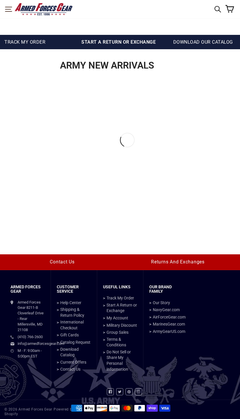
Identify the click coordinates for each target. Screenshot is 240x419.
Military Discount (122, 325)
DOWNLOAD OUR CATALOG (203, 42)
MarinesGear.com (169, 324)
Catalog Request (75, 342)
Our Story (161, 302)
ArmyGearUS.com (169, 331)
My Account (117, 318)
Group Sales (117, 332)
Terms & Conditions (116, 342)
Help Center (70, 302)
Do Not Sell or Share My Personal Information (119, 361)
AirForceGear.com (169, 317)
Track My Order (120, 298)
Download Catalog (69, 352)
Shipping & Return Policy (72, 312)
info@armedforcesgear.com (31, 343)
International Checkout (72, 325)
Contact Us (62, 262)
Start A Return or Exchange (122, 308)
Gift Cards (69, 335)
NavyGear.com (166, 309)
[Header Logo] (44, 9)
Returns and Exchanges (178, 262)
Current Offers (73, 362)
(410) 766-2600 (30, 337)
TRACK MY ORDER (24, 42)
